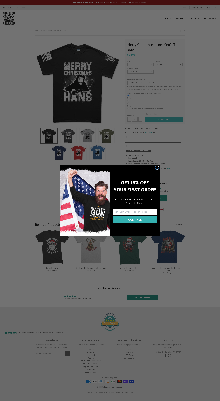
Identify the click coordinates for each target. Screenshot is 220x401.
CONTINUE (135, 219)
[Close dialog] (157, 167)
